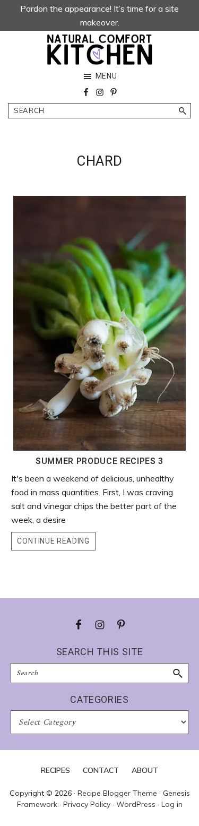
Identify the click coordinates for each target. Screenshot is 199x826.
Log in (172, 804)
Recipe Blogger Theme (117, 793)
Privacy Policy (86, 804)
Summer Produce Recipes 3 (99, 461)
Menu (106, 76)
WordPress (135, 804)
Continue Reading (53, 541)
